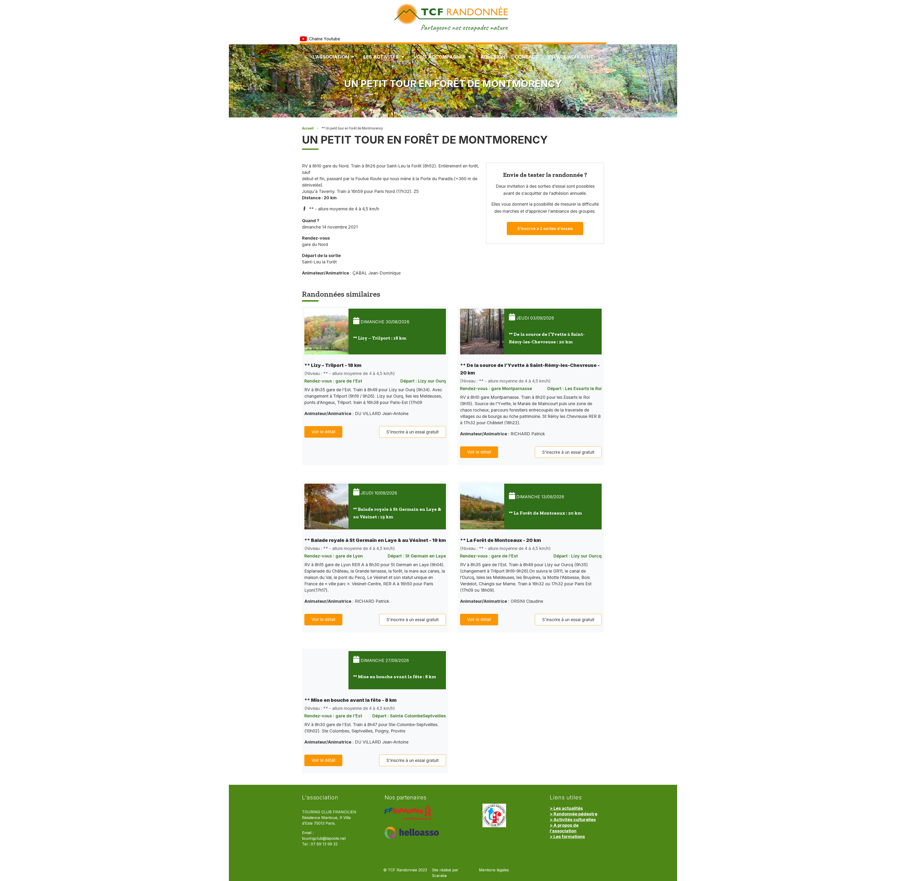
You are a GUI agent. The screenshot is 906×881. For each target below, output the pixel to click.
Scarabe (439, 875)
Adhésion (492, 57)
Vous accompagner (439, 57)
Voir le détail (323, 431)
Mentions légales (494, 870)
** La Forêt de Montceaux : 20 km (545, 513)
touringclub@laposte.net (324, 838)
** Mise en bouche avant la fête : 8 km (394, 676)
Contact (527, 57)
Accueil (308, 128)
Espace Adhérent (571, 57)
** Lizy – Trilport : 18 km (379, 338)
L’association (331, 57)
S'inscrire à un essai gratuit (412, 431)
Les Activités (381, 57)
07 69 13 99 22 (324, 844)
